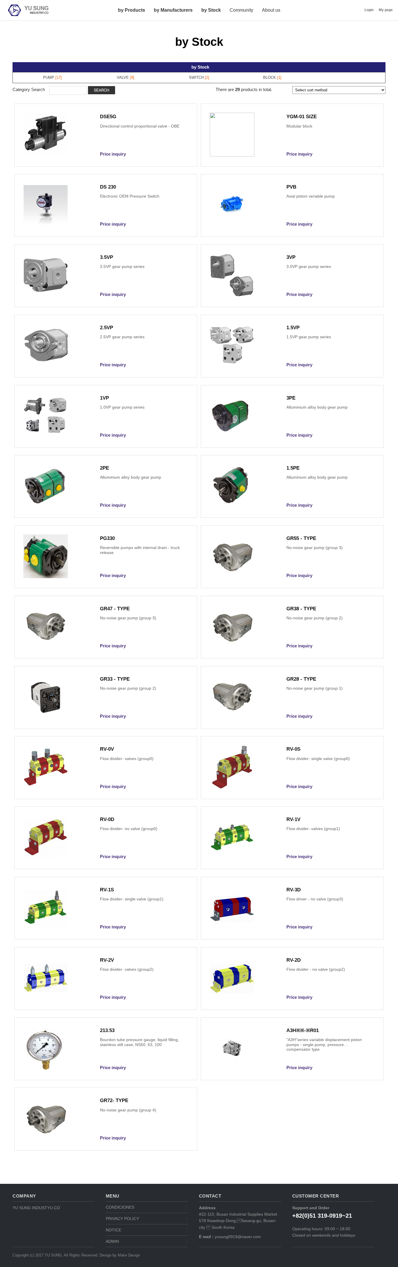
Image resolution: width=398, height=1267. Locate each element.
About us (271, 10)
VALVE (123, 77)
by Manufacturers (173, 10)
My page (386, 10)
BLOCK (269, 77)
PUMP (48, 77)
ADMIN (112, 1241)
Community (241, 10)
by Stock (211, 10)
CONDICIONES (120, 1207)
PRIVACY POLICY (122, 1218)
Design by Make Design (120, 1255)
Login (369, 10)
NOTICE (113, 1230)
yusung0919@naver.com (237, 1236)
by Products (131, 10)
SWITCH (196, 77)
